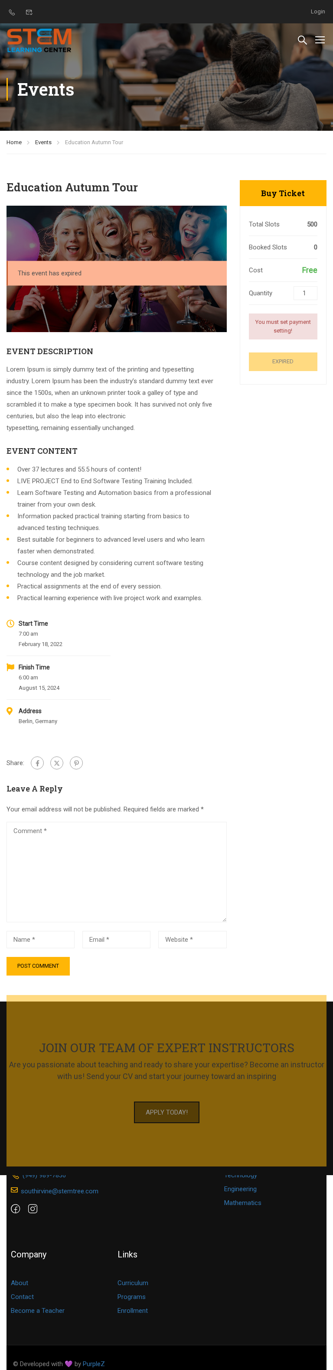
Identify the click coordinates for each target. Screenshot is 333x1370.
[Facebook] (37, 762)
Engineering (240, 1189)
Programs (132, 1297)
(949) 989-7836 (44, 1175)
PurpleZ (94, 1364)
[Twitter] (56, 762)
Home (14, 142)
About (19, 1283)
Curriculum (133, 1283)
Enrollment (133, 1311)
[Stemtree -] (40, 39)
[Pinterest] (76, 762)
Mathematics (242, 1203)
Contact (22, 1297)
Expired (283, 361)
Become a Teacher (38, 1311)
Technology (240, 1175)
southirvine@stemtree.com (59, 1191)
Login (318, 11)
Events (43, 142)
